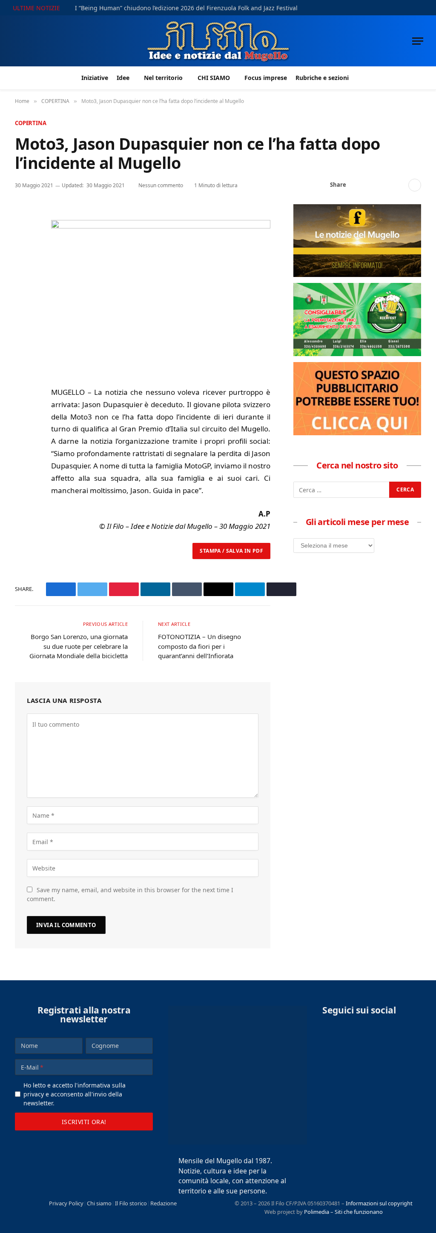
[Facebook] (23, 234)
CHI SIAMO (214, 78)
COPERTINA (30, 123)
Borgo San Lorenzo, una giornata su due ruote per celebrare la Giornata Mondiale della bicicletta (78, 646)
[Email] (23, 293)
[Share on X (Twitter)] (371, 185)
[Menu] (417, 41)
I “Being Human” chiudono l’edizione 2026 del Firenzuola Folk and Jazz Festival (186, 8)
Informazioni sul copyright (379, 1203)
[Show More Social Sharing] (414, 185)
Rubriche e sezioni (322, 78)
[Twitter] (23, 254)
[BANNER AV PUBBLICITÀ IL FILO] (357, 432)
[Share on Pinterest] (385, 185)
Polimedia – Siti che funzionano (343, 1212)
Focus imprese (265, 78)
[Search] (420, 7)
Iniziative (94, 78)
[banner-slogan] (357, 274)
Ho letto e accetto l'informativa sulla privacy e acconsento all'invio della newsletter (74, 1094)
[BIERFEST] (357, 353)
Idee (123, 78)
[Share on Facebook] (357, 185)
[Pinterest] (23, 273)
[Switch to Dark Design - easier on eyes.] (408, 8)
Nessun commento (160, 185)
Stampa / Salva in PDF (231, 550)
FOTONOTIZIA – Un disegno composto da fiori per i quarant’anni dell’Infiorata (199, 646)
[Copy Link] (398, 185)
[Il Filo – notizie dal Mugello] (218, 40)
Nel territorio (163, 78)
